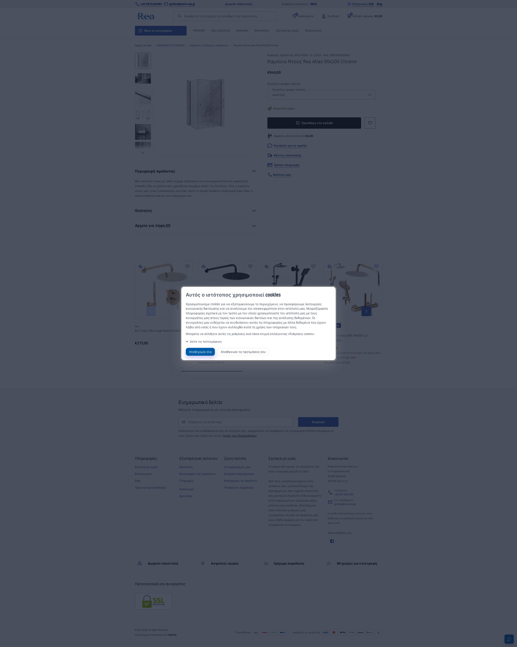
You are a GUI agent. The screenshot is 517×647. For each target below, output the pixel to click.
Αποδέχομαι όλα (200, 352)
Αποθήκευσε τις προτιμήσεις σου (243, 352)
